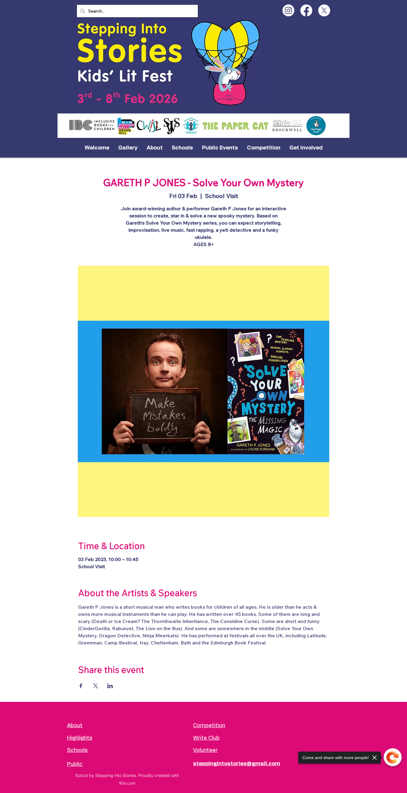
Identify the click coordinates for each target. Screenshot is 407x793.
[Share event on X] (95, 685)
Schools (77, 750)
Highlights (79, 738)
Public (75, 764)
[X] (324, 10)
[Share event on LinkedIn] (110, 685)
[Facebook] (306, 10)
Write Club (206, 738)
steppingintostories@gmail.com (236, 763)
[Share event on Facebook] (81, 685)
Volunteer (205, 750)
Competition (209, 725)
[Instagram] (288, 10)
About (75, 725)
